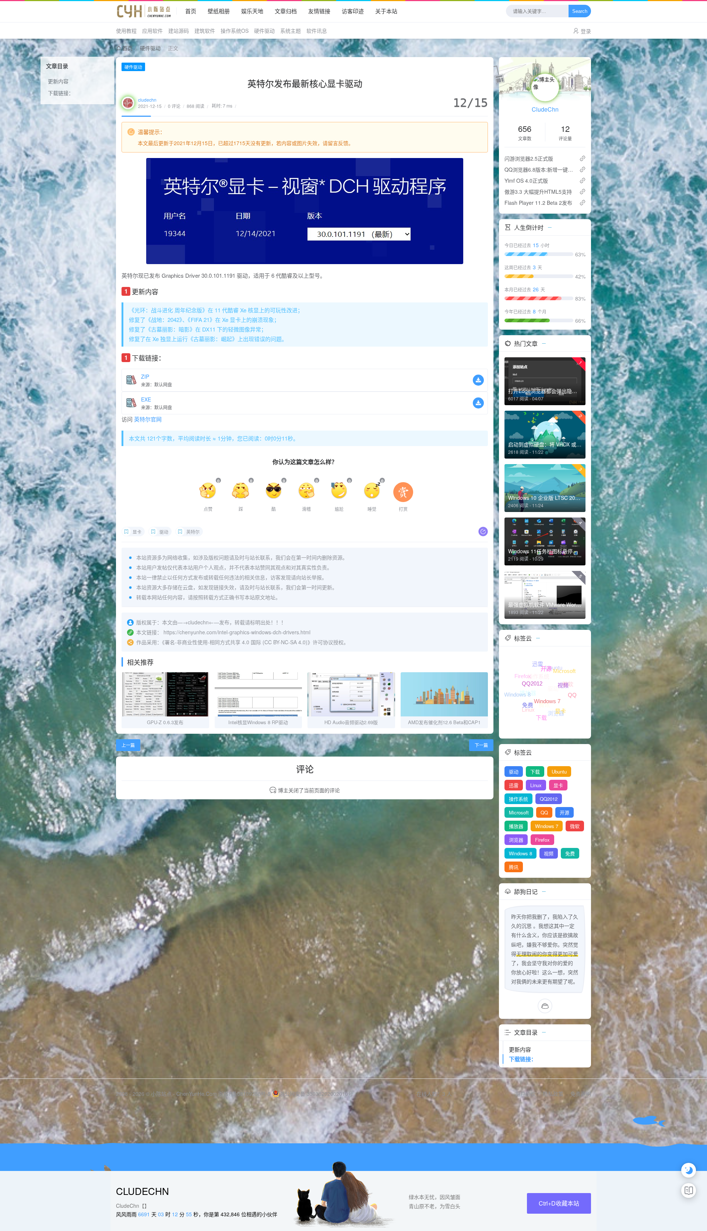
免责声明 (580, 1093)
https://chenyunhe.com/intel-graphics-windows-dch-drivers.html (236, 632)
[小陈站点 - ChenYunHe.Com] (146, 11)
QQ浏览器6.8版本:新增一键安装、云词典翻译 (538, 169)
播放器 (516, 826)
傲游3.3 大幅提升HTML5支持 (538, 191)
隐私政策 (553, 1093)
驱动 (163, 532)
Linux (536, 785)
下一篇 (481, 745)
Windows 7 (546, 826)
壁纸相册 (219, 11)
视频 (548, 853)
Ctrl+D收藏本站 (559, 1203)
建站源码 (178, 30)
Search (579, 11)
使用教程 (126, 30)
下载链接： (61, 93)
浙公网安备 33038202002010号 (316, 1093)
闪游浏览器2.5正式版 (528, 158)
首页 (190, 11)
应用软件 (152, 30)
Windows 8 (520, 853)
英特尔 (193, 532)
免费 (570, 853)
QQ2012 (548, 798)
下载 (535, 771)
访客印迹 (353, 11)
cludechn (147, 100)
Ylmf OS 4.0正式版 (526, 180)
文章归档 (286, 11)
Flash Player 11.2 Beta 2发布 (538, 202)
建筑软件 (204, 30)
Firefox (542, 839)
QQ (544, 812)
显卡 (137, 532)
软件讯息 (316, 30)
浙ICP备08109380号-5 (244, 1093)
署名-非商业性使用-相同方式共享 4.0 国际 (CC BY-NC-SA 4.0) (236, 642)
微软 (575, 826)
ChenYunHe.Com (196, 1093)
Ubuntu (559, 771)
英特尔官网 (148, 419)
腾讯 (513, 866)
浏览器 (516, 839)
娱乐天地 (252, 11)
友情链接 (319, 11)
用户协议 (525, 1093)
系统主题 (290, 30)
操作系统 (518, 798)
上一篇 (128, 745)
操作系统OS (235, 30)
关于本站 (386, 11)
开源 (564, 812)
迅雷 (513, 785)
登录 (586, 31)
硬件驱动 (264, 30)
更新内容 (58, 81)
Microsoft (519, 812)
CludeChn (545, 109)
